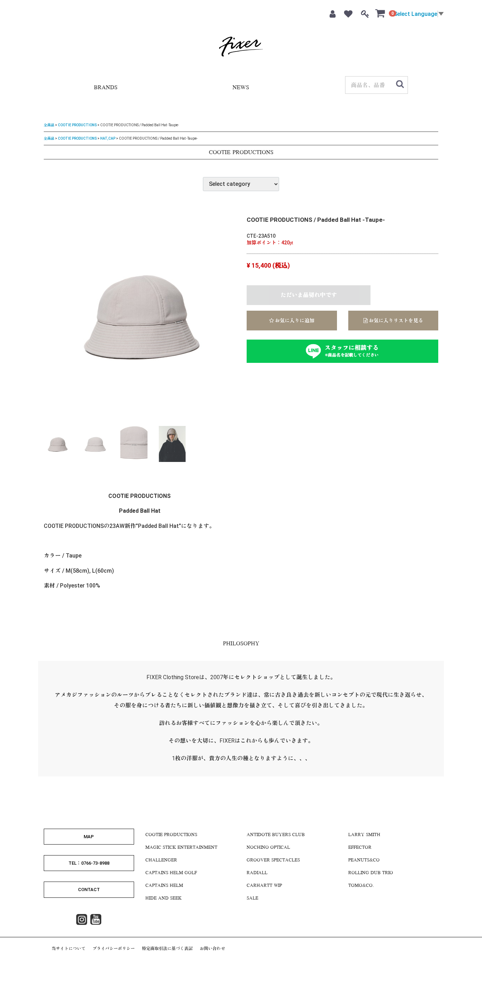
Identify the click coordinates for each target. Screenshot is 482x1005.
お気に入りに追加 (294, 320)
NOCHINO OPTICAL (268, 847)
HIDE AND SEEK (163, 898)
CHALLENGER (161, 860)
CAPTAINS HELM (164, 885)
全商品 (49, 125)
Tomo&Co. (361, 885)
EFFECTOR (360, 847)
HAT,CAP (107, 138)
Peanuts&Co (364, 860)
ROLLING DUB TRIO (370, 873)
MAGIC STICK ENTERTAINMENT (181, 847)
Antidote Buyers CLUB (276, 835)
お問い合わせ (212, 948)
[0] (380, 13)
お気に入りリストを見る (395, 320)
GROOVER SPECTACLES (273, 860)
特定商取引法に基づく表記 (167, 948)
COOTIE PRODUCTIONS (77, 125)
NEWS (241, 88)
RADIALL (257, 873)
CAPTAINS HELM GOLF (171, 873)
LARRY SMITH (364, 835)
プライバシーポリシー (113, 948)
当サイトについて (68, 948)
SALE (252, 898)
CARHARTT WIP (264, 885)
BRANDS (106, 88)
